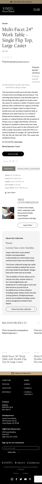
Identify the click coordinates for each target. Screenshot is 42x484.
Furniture (6, 380)
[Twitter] (21, 479)
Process (5, 384)
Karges (27, 384)
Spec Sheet (11, 192)
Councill (28, 388)
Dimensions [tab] (8, 169)
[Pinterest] (30, 479)
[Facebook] (16, 479)
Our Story (6, 388)
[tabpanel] (21, 182)
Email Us (5, 405)
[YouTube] (25, 479)
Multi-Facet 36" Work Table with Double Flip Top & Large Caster (16, 348)
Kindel (26, 380)
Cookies (25, 473)
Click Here (18, 142)
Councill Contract (28, 393)
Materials (6, 392)
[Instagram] (12, 479)
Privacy (15, 473)
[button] (39, 323)
